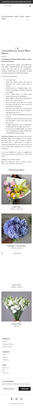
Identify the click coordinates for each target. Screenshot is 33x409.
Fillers (17, 162)
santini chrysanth (10, 163)
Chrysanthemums (10, 162)
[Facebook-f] (11, 399)
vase (14, 80)
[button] (30, 5)
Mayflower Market (6, 136)
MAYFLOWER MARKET (13, 159)
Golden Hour (16, 207)
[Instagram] (16, 399)
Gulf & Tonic (16, 285)
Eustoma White (17, 324)
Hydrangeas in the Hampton (16, 246)
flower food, (20, 129)
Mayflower (24, 162)
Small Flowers (19, 163)
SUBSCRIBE (24, 389)
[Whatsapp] (21, 399)
